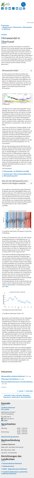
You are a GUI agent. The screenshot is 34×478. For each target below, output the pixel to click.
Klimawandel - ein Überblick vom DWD (16, 171)
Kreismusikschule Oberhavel (12, 463)
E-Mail (4, 421)
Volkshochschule (8, 466)
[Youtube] (9, 8)
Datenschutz (16, 397)
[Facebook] (2, 8)
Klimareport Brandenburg (9, 379)
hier (7, 286)
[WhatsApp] (13, 8)
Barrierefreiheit (26, 397)
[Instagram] (6, 8)
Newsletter (26, 395)
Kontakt (19, 395)
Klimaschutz (17, 27)
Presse (13, 395)
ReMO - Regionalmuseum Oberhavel (15, 469)
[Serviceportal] (20, 8)
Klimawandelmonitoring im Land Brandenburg (16, 382)
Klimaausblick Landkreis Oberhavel (13, 376)
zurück (21, 391)
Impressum (7, 397)
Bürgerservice (7, 27)
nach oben (29, 391)
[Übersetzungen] (24, 8)
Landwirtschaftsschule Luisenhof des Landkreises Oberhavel (14, 473)
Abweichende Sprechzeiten (10, 437)
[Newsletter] (17, 8)
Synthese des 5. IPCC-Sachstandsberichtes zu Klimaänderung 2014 (16, 175)
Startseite (7, 395)
